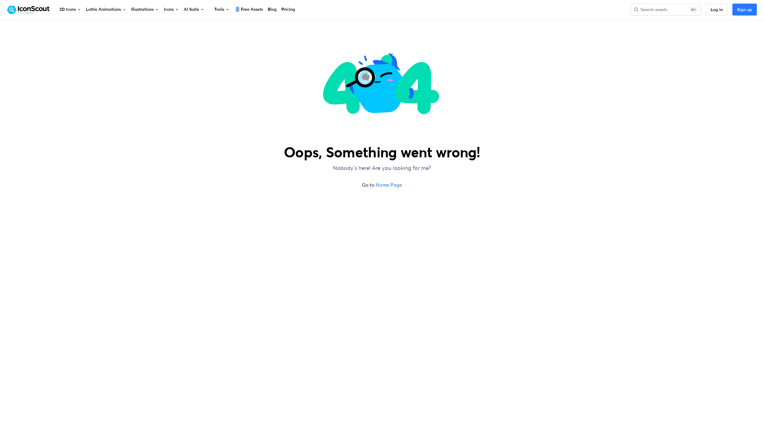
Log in (717, 10)
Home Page (389, 185)
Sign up (744, 10)
